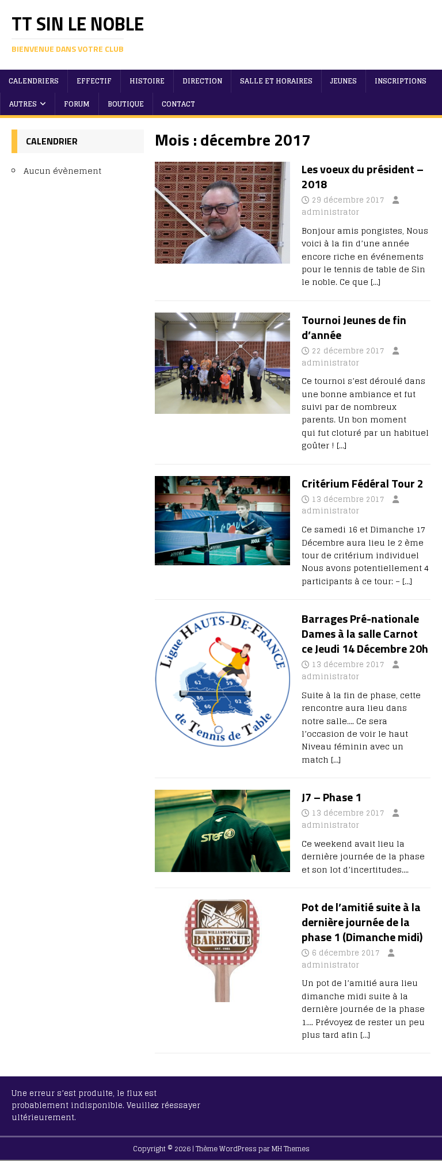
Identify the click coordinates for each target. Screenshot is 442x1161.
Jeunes (343, 81)
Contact (178, 104)
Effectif (94, 81)
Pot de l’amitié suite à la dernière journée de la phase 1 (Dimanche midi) (362, 922)
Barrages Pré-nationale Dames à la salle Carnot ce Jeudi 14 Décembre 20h (365, 633)
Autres (23, 104)
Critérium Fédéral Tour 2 (363, 483)
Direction (202, 81)
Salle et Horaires (276, 81)
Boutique (126, 104)
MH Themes (291, 1149)
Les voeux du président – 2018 (363, 176)
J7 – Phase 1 (331, 797)
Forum (77, 104)
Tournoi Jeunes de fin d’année (354, 327)
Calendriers (34, 81)
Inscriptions (400, 81)
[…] (375, 282)
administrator (330, 212)
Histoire (147, 81)
